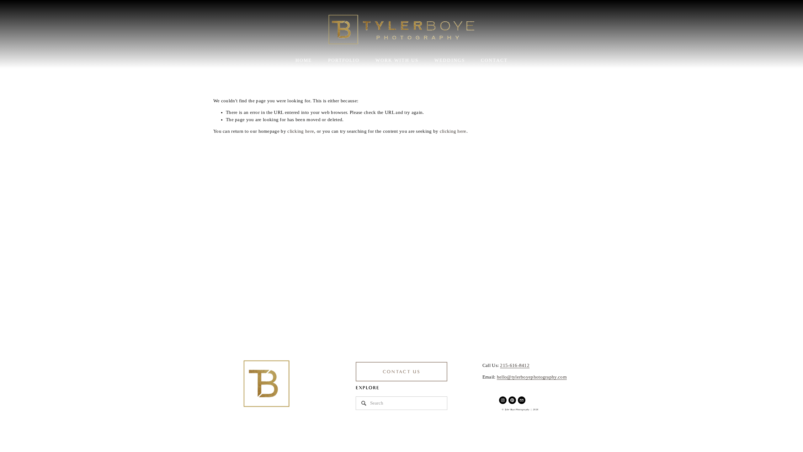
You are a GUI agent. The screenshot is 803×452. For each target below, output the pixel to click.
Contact (494, 60)
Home (303, 60)
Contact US (402, 371)
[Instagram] (503, 400)
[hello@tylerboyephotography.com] (521, 400)
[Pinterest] (512, 400)
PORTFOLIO (343, 60)
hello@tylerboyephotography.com (532, 376)
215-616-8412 (514, 365)
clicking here (300, 131)
